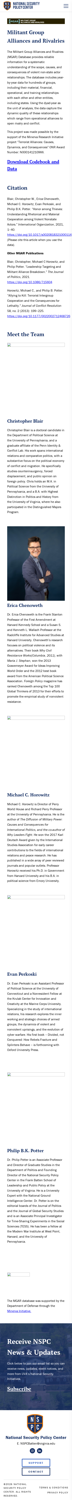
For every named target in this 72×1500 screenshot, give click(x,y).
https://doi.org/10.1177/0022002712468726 (38, 316)
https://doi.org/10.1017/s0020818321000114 (39, 235)
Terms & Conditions (53, 1487)
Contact (36, 1471)
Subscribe (19, 1388)
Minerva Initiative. (19, 1311)
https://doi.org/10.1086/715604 (29, 282)
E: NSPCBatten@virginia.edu (36, 1443)
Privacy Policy (57, 1492)
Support (36, 1463)
